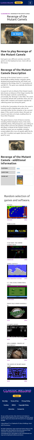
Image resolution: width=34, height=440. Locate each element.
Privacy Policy (26, 401)
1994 (18, 172)
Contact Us (20, 409)
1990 (25, 278)
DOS (18, 168)
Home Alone (11, 224)
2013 (25, 299)
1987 (25, 339)
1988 (25, 259)
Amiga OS (10, 259)
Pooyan (9, 205)
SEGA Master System (14, 278)
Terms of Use (15, 401)
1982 (25, 220)
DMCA (14, 405)
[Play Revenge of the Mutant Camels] (17, 43)
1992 (25, 360)
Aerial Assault (12, 263)
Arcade (9, 220)
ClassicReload (5, 13)
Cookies (6, 405)
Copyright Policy (24, 405)
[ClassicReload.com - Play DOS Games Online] (7, 2)
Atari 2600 (10, 299)
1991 (25, 239)
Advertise (11, 409)
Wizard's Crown (12, 324)
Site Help (5, 401)
